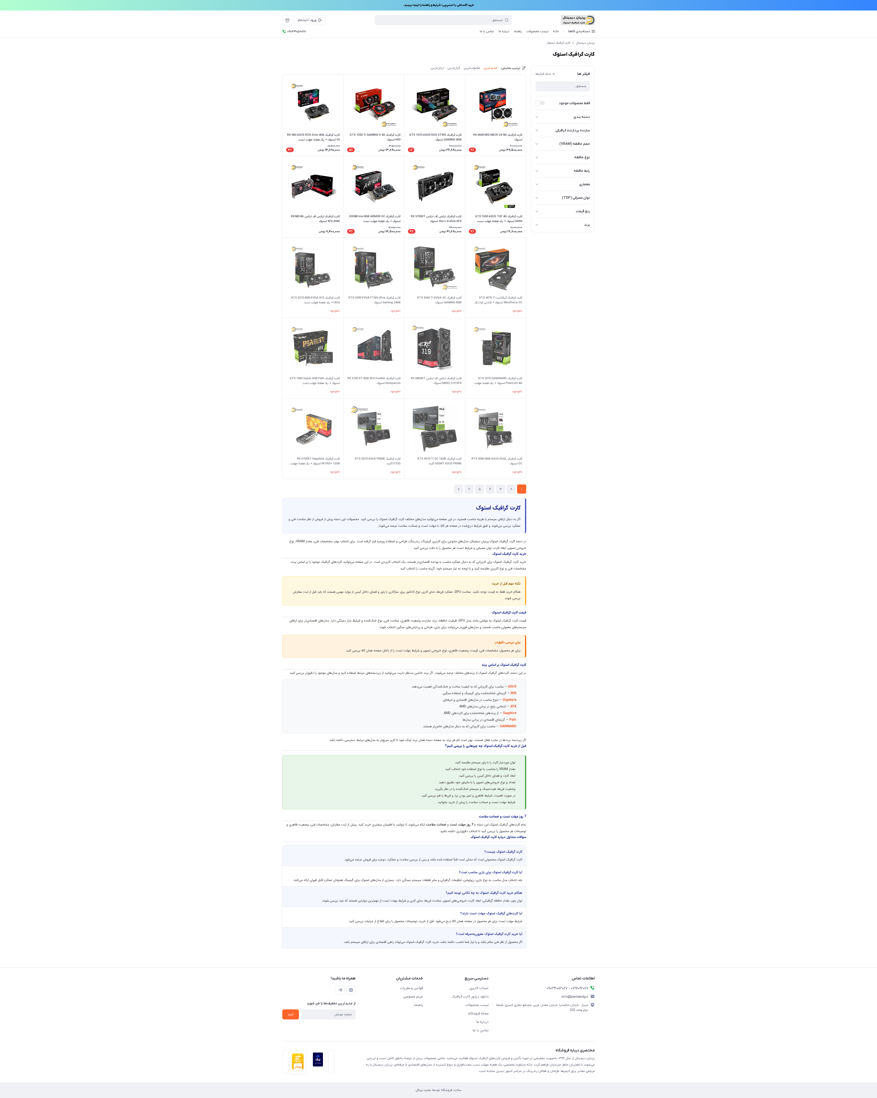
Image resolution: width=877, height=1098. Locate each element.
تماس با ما (481, 1030)
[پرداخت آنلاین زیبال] (316, 1063)
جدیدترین (490, 68)
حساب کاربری (479, 988)
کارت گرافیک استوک (558, 43)
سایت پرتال (423, 1090)
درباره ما (482, 1022)
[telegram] (340, 990)
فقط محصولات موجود (574, 103)
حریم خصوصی (413, 996)
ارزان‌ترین (437, 68)
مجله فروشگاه (478, 1013)
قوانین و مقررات (411, 988)
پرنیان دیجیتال (585, 43)
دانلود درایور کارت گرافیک (470, 996)
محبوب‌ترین (472, 68)
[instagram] (351, 990)
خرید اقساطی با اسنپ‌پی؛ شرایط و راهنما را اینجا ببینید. (438, 5)
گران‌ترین (453, 68)
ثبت (290, 1014)
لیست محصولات (477, 1005)
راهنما (418, 1005)
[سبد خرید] (287, 20)
